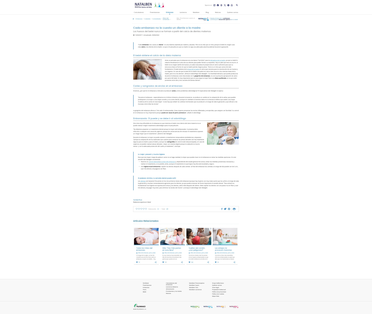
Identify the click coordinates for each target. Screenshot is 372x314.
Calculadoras (139, 12)
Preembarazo (155, 12)
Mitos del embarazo (166, 19)
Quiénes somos (232, 12)
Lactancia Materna (172, 287)
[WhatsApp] (232, 5)
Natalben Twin (193, 287)
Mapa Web (215, 296)
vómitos (143, 181)
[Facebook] (218, 5)
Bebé (144, 292)
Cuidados (147, 19)
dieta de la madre (193, 69)
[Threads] (221, 5)
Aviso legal (215, 287)
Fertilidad (146, 283)
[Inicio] (150, 5)
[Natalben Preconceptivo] (194, 307)
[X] (225, 5)
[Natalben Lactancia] (233, 307)
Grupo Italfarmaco (218, 283)
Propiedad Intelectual (219, 289)
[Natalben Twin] (220, 307)
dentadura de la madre (217, 60)
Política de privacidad (219, 292)
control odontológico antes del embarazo (162, 162)
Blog (207, 12)
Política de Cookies (218, 294)
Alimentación (170, 289)
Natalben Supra (194, 285)
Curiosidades (156, 19)
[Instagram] (214, 5)
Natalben (196, 12)
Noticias (218, 12)
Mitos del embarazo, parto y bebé (146, 252)
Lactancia (183, 12)
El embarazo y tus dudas (174, 291)
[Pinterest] (228, 5)
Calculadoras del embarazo (171, 284)
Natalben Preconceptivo (196, 283)
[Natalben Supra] (207, 307)
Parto (144, 289)
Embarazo (169, 12)
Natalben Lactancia (195, 289)
